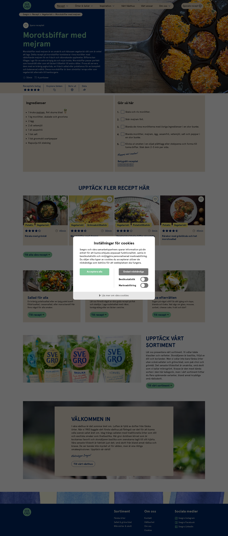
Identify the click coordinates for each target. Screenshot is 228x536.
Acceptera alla (94, 271)
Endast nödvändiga (133, 271)
